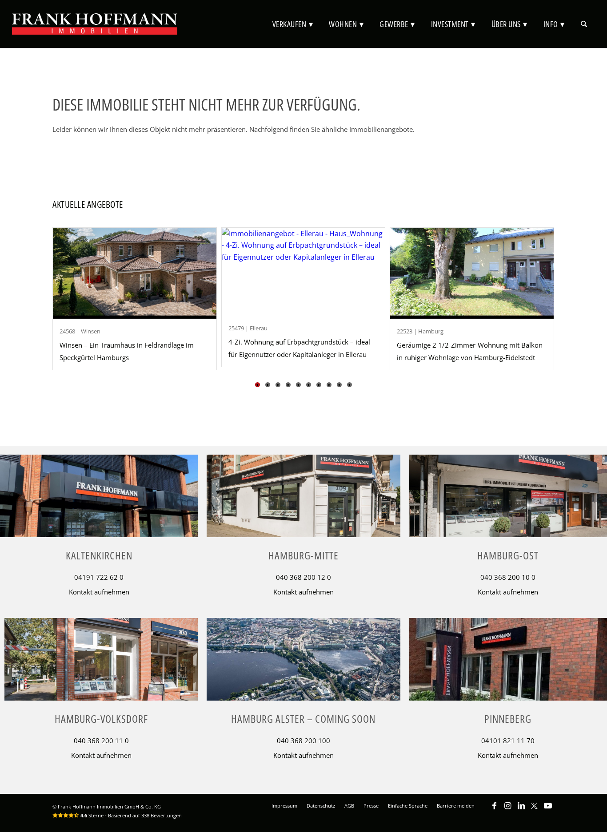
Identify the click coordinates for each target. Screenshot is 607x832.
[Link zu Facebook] (494, 810)
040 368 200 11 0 (101, 740)
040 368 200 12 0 (303, 577)
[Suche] (584, 24)
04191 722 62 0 (99, 577)
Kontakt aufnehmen (99, 591)
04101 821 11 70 (508, 740)
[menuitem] (292, 24)
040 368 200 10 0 (507, 577)
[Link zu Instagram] (508, 810)
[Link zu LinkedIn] (521, 810)
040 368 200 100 (303, 740)
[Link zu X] (534, 810)
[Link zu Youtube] (548, 810)
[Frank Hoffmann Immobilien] (94, 24)
